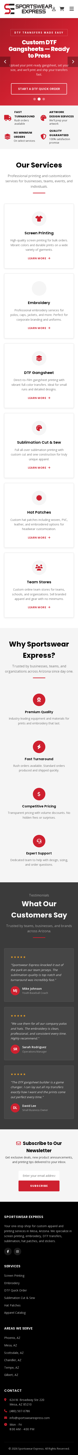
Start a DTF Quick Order (39, 89)
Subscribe (39, 1186)
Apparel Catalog (15, 1313)
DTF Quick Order (15, 1290)
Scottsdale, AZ (14, 1353)
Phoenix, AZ (12, 1338)
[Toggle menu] (71, 9)
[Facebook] (8, 1251)
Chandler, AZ (12, 1360)
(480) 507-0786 (20, 1411)
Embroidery (12, 1283)
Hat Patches (12, 1305)
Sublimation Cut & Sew (19, 1298)
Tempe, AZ (11, 1367)
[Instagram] (17, 1251)
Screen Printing (14, 1275)
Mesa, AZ (10, 1345)
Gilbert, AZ (11, 1375)
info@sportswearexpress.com (30, 1418)
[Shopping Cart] (61, 9)
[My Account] (54, 9)
